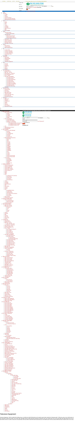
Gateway (8, 134)
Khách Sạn (9, 290)
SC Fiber (8, 141)
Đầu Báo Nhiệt (10, 272)
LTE (5, 126)
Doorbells (6, 27)
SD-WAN (8, 132)
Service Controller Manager (10, 18)
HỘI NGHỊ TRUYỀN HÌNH (7, 198)
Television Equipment (9, 61)
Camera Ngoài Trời (8, 167)
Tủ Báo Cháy (9, 274)
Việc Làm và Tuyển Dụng (16, 383)
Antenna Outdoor (8, 17)
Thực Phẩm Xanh (17, 378)
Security (6, 104)
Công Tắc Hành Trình (9, 226)
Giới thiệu (3, 1)
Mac (5, 214)
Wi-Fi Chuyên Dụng (8, 112)
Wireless (4, 13)
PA (3, 48)
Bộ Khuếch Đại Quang (13, 238)
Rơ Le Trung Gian (10, 233)
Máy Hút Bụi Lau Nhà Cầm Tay (10, 353)
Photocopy (7, 217)
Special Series (9, 179)
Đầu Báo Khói (9, 271)
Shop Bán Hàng (15, 375)
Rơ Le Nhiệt (9, 230)
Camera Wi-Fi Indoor (9, 168)
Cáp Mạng (9, 158)
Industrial (6, 87)
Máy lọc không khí (8, 370)
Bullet (6, 22)
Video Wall (7, 57)
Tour (13, 390)
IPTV (4, 62)
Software (5, 97)
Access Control (6, 88)
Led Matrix (7, 59)
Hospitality (5, 56)
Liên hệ (13, 1)
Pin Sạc (6, 188)
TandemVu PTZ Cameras (12, 175)
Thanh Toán (21, 2)
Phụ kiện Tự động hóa (9, 251)
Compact (6, 26)
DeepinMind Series (10, 190)
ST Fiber (8, 143)
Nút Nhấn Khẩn (10, 273)
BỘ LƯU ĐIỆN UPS (5, 301)
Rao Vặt (13, 401)
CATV (6, 66)
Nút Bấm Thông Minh (9, 350)
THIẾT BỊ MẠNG (5, 129)
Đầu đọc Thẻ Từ (8, 295)
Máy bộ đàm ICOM (8, 300)
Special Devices (8, 28)
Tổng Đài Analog (8, 32)
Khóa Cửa (6, 90)
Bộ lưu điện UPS (8, 95)
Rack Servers (7, 45)
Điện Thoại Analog (10, 33)
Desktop (6, 213)
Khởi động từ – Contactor (10, 73)
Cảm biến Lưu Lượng (11, 82)
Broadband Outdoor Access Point (15, 123)
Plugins (10, 403)
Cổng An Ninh (7, 89)
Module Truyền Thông (11, 255)
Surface (6, 215)
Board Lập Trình (10, 254)
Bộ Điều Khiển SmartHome (10, 368)
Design (6, 102)
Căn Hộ (8, 291)
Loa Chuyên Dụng (8, 54)
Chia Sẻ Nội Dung (15, 400)
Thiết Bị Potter (7, 276)
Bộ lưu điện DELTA (8, 305)
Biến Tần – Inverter (8, 72)
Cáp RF (8, 161)
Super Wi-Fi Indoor (10, 119)
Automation (6, 70)
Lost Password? (41, 121)
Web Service (7, 404)
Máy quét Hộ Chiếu (8, 206)
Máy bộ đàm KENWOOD (9, 298)
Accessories (7, 157)
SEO (12, 402)
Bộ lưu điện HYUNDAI (9, 308)
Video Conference (8, 40)
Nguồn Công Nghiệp (8, 248)
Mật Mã (8, 289)
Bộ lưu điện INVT (8, 311)
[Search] (52, 6)
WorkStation (7, 282)
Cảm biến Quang (10, 78)
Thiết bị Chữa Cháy (8, 275)
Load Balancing (10, 133)
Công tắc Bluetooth (11, 359)
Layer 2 (8, 153)
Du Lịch (13, 387)
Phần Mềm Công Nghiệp (9, 247)
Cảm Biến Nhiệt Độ (8, 343)
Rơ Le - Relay (7, 228)
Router (8, 131)
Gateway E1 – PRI (8, 39)
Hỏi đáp (20, 10)
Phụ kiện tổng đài (8, 42)
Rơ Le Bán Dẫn (10, 232)
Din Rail (8, 249)
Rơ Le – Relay (7, 75)
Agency (13, 381)
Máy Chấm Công (8, 92)
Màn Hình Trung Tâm (9, 366)
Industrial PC (7, 220)
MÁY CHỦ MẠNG (5, 277)
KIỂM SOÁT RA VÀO (6, 283)
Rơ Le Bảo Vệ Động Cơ (11, 229)
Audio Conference (8, 41)
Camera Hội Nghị (10, 200)
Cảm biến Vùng (10, 80)
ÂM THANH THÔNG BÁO (7, 313)
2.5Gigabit (9, 146)
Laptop (6, 212)
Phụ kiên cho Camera (9, 197)
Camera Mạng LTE (8, 170)
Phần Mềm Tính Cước (9, 43)
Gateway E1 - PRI (8, 263)
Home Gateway (8, 355)
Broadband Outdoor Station (14, 124)
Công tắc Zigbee (10, 358)
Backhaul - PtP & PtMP (11, 121)
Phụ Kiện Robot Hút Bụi (9, 354)
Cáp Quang (9, 159)
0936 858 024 (43, 1)
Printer (6, 218)
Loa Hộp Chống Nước (9, 53)
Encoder (6, 64)
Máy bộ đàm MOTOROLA (9, 299)
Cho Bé (6, 187)
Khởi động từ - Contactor (10, 225)
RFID (8, 211)
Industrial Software (8, 106)
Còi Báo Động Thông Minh (10, 346)
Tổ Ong (8, 250)
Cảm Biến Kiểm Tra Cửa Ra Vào (11, 349)
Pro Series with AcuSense (12, 193)
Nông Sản (16, 377)
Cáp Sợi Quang (12, 237)
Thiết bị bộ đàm (8, 93)
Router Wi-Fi (9, 116)
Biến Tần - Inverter (8, 222)
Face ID (8, 285)
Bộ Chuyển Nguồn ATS (9, 74)
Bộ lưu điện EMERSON (9, 310)
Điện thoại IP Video (11, 36)
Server (4, 44)
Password (24, 121)
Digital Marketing (15, 379)
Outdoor (6, 16)
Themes (11, 374)
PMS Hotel (7, 98)
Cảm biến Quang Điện (11, 79)
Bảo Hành (20, 6)
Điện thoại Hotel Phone (11, 37)
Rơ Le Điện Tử (10, 231)
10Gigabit (9, 148)
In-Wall (6, 14)
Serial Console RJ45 (11, 155)
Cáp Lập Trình (9, 253)
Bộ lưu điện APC (8, 302)
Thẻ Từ (8, 288)
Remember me (27, 122)
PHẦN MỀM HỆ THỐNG (6, 371)
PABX (4, 31)
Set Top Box (9, 325)
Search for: (28, 6)
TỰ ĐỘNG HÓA (5, 219)
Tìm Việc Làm (14, 380)
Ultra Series (9, 176)
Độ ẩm (6, 344)
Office (6, 103)
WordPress (9, 373)
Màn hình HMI (7, 246)
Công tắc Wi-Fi (10, 360)
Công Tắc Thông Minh (9, 357)
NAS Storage (7, 30)
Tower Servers (7, 46)
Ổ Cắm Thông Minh (8, 362)
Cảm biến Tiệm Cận (11, 77)
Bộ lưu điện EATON (8, 303)
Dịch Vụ (13, 386)
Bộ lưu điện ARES (8, 304)
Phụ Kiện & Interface (9, 96)
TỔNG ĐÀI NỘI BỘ (5, 256)
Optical (6, 67)
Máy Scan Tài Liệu (8, 205)
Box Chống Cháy (10, 252)
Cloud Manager (7, 128)
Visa (8, 208)
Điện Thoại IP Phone (11, 35)
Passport (9, 207)
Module (6, 69)
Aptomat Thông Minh (9, 361)
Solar (6, 173)
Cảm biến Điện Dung (11, 85)
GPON (8, 117)
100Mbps (9, 144)
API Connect (7, 105)
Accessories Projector (11, 323)
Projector (6, 321)
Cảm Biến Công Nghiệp (9, 76)
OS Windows (7, 101)
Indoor (6, 15)
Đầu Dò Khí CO (10, 269)
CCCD (8, 210)
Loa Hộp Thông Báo (8, 51)
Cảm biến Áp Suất (10, 81)
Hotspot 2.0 (9, 136)
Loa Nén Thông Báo (8, 50)
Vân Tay (8, 287)
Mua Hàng (17, 1)
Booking (13, 392)
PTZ (5, 24)
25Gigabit (9, 149)
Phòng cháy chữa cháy (9, 94)
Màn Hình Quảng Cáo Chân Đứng (13, 338)
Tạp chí (13, 398)
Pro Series (9, 178)
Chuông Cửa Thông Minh (9, 351)
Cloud (8, 152)
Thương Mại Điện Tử (16, 394)
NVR (5, 29)
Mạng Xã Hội (14, 399)
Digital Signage (7, 58)
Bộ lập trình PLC (8, 71)
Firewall (8, 135)
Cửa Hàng (14, 389)
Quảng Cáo (14, 395)
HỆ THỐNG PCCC (5, 267)
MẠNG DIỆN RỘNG (5, 111)
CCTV (4, 20)
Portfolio (13, 391)
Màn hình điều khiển (11, 223)
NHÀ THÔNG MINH (6, 342)
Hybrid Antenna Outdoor (9, 127)
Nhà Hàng (13, 385)
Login (24, 123)
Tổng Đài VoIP (7, 34)
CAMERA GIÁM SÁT (6, 164)
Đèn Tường (7, 186)
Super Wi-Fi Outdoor (11, 120)
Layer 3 (8, 154)
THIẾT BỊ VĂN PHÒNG (6, 203)
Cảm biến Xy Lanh (10, 84)
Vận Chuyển (21, 8)
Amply (6, 55)
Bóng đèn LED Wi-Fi (8, 369)
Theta (6, 25)
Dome (6, 21)
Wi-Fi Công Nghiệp (8, 118)
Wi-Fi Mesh (7, 356)
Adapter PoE (9, 162)
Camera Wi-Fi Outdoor (9, 169)
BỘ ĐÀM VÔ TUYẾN (6, 297)
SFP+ (8, 140)
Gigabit (8, 145)
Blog (12, 396)
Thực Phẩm (16, 376)
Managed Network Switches (10, 19)
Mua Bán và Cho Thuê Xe (16, 393)
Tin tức (13, 397)
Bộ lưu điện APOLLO (9, 307)
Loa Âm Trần (7, 49)
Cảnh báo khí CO (10, 270)
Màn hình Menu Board (11, 337)
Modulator (7, 65)
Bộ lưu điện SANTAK (9, 312)
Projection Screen (10, 322)
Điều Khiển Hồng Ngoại (9, 365)
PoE (8, 151)
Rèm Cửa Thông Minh (9, 364)
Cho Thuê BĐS (14, 382)
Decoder (6, 63)
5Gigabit (8, 147)
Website (6, 99)
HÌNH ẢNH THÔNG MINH (7, 320)
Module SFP (9, 160)
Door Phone (7, 91)
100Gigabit (9, 150)
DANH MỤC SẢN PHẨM (31, 11)
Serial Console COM (11, 156)
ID (7, 209)
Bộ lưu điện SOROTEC (9, 309)
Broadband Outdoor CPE (14, 125)
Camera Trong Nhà (8, 166)
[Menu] (0, 108)
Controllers (9, 335)
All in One (6, 216)
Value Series (9, 177)
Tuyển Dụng (9, 1)
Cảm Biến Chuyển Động (9, 348)
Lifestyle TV (7, 60)
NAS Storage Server (8, 47)
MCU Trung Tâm (10, 201)
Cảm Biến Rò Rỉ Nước (9, 345)
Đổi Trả (20, 4)
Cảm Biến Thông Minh (9, 363)
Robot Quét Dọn (8, 352)
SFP (8, 139)
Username (24, 120)
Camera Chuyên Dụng (9, 165)
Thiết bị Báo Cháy (8, 268)
